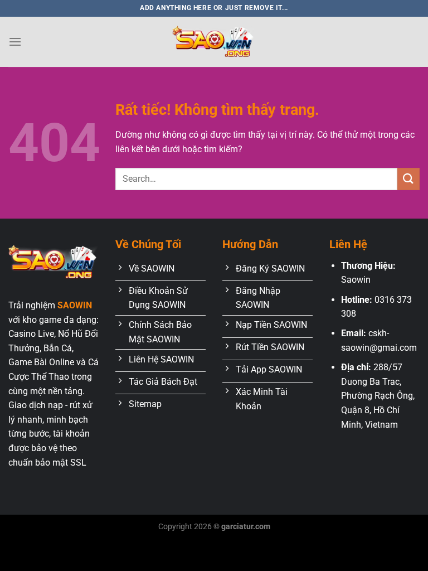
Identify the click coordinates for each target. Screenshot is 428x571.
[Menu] (15, 41)
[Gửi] (408, 179)
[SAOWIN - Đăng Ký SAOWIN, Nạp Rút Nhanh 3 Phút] (214, 42)
